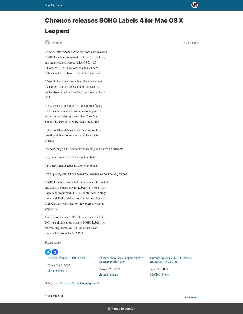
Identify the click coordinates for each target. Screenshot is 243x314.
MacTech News (159, 274)
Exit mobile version (121, 308)
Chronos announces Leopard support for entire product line (121, 259)
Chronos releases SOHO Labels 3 (68, 258)
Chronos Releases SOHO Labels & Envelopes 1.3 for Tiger (171, 259)
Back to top (191, 297)
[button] (48, 252)
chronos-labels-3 (58, 270)
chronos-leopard (108, 274)
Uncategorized (89, 283)
